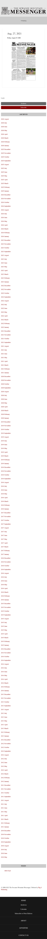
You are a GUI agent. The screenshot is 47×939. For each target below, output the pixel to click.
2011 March (4, 819)
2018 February (5, 505)
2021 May (4, 357)
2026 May (4, 130)
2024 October (5, 202)
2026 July (4, 123)
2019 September (6, 433)
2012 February (5, 778)
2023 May (4, 267)
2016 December (5, 558)
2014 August (5, 664)
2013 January (5, 736)
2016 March (4, 592)
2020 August (5, 391)
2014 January (5, 690)
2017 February (5, 550)
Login (3, 98)
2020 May (4, 403)
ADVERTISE (23, 928)
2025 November (6, 153)
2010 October (5, 838)
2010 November (6, 834)
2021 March (4, 365)
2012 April (4, 770)
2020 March (4, 410)
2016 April (4, 588)
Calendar (23, 909)
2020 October (5, 384)
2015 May (4, 630)
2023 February (5, 278)
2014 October (5, 656)
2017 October (5, 520)
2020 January (5, 418)
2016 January (5, 600)
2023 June (4, 263)
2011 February (5, 823)
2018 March (4, 501)
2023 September (6, 251)
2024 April (4, 225)
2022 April (4, 316)
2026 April (4, 134)
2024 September (6, 206)
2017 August (5, 528)
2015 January (5, 645)
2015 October (5, 611)
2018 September (6, 479)
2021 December (5, 331)
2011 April (4, 815)
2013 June (4, 717)
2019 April (4, 452)
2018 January (5, 509)
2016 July (4, 577)
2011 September (6, 796)
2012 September (6, 751)
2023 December (5, 240)
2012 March (4, 774)
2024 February (5, 233)
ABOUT (23, 921)
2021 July (4, 350)
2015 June (4, 626)
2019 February (5, 460)
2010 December (5, 830)
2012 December (5, 740)
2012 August (5, 755)
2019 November (6, 426)
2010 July (4, 849)
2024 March (4, 229)
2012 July (4, 759)
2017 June (4, 535)
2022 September (6, 297)
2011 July (4, 804)
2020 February (5, 414)
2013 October (5, 702)
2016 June (4, 581)
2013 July (4, 713)
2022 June (4, 308)
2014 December (5, 649)
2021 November (6, 335)
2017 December (5, 513)
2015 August (5, 619)
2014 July (4, 668)
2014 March (4, 683)
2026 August (5, 119)
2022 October (5, 293)
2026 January (5, 145)
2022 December (5, 285)
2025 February (5, 187)
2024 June (4, 217)
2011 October (5, 793)
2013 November (6, 698)
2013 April (4, 725)
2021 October (5, 338)
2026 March (4, 138)
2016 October (5, 566)
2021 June (4, 354)
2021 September (6, 342)
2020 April (4, 407)
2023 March (4, 274)
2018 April (4, 497)
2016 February (5, 596)
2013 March (4, 728)
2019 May (4, 448)
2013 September (6, 706)
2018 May (4, 494)
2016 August (5, 573)
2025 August (5, 164)
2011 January (5, 827)
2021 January (5, 373)
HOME (23, 900)
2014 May (4, 675)
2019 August (5, 437)
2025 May (4, 176)
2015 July (4, 622)
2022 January (5, 327)
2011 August (5, 800)
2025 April (4, 180)
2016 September (6, 569)
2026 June (4, 127)
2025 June (4, 172)
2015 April (4, 634)
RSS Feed (8, 871)
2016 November (6, 562)
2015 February (5, 641)
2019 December (5, 422)
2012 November (6, 743)
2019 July (4, 441)
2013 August (5, 709)
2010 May (4, 857)
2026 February (5, 142)
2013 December (5, 694)
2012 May (4, 766)
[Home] (23, 11)
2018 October (5, 475)
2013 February (5, 732)
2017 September (6, 524)
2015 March (4, 637)
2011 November (6, 789)
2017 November (6, 516)
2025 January (5, 191)
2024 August (5, 210)
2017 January (5, 554)
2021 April (4, 361)
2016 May (4, 584)
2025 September (6, 161)
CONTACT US (23, 935)
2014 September (6, 660)
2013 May (4, 721)
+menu (23, 20)
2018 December (5, 467)
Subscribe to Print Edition (23, 913)
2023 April (4, 270)
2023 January (5, 282)
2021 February (5, 369)
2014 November (6, 653)
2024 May (4, 221)
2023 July (4, 259)
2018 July (4, 486)
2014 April (4, 679)
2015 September (6, 615)
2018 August (5, 482)
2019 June (4, 444)
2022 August (5, 301)
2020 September (6, 388)
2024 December (5, 195)
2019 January (5, 463)
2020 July (4, 395)
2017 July (4, 531)
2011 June (4, 808)
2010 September (6, 842)
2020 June (4, 399)
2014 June (4, 672)
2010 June (4, 853)
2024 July (4, 214)
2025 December (5, 149)
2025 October (5, 157)
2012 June (4, 762)
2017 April (4, 543)
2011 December (5, 785)
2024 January (5, 236)
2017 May (4, 539)
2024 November (6, 198)
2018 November (6, 471)
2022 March (4, 320)
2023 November (6, 244)
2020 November (6, 380)
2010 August (5, 846)
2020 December (5, 376)
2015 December (5, 603)
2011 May (4, 812)
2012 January (5, 781)
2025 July (4, 168)
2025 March (4, 183)
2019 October (5, 429)
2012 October (5, 747)
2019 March (4, 456)
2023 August (5, 255)
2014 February (5, 687)
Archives (24, 905)
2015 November (6, 607)
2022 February (5, 323)
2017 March (4, 547)
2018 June (4, 490)
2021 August (5, 346)
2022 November (6, 289)
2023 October (5, 248)
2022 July (4, 304)
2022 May (4, 312)
